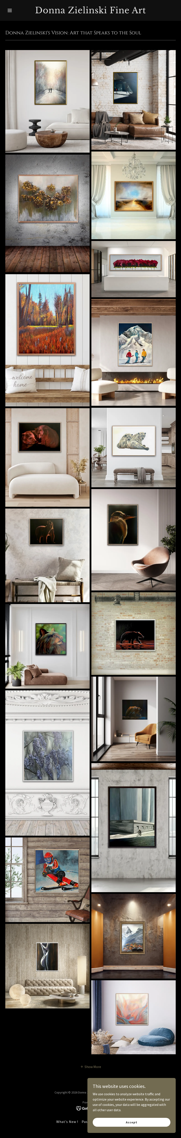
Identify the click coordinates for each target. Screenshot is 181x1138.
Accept (131, 1122)
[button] (18, 10)
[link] (90, 12)
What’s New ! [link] (67, 1121)
